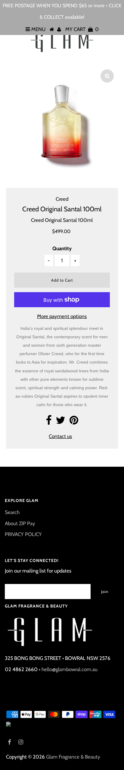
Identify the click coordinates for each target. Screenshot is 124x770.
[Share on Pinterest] (74, 422)
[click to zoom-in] (107, 76)
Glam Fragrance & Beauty (73, 757)
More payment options (62, 316)
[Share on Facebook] (48, 422)
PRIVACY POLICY (23, 534)
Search (12, 512)
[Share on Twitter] (60, 422)
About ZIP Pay (20, 523)
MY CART (82, 29)
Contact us (60, 436)
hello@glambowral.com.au (70, 669)
